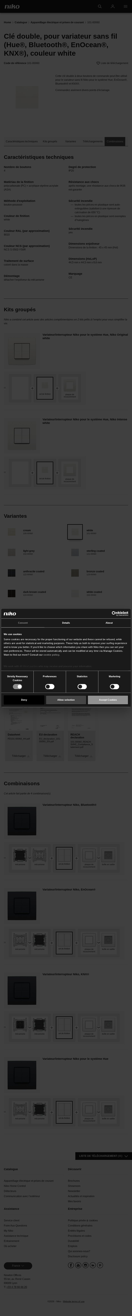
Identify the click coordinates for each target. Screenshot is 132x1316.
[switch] (49, 686)
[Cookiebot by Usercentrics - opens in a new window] (114, 613)
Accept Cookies (108, 700)
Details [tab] (66, 622)
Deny (24, 700)
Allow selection (66, 700)
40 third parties (29, 666)
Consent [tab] (23, 622)
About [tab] (109, 622)
